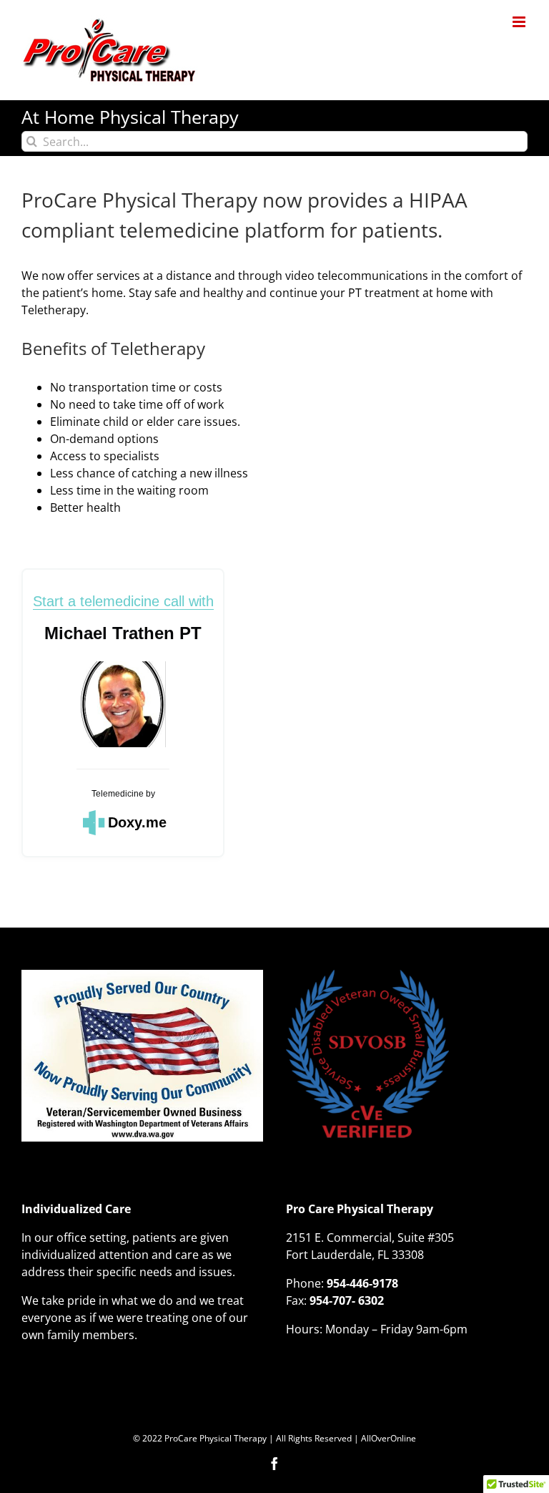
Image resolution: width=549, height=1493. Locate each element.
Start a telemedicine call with (123, 601)
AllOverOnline (388, 1438)
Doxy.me (137, 822)
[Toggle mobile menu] (520, 21)
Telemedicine (118, 794)
